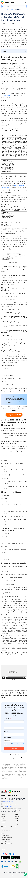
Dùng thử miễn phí (14, 415)
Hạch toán (18, 9)
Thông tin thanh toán (5, 830)
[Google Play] (15, 857)
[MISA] (4, 791)
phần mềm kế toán (21, 598)
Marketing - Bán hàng (5, 839)
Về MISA (3, 816)
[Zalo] (14, 853)
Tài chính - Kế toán (5, 835)
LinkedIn (16, 820)
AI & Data (3, 849)
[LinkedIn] (10, 853)
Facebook (17, 816)
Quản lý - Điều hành (5, 841)
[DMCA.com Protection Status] (20, 862)
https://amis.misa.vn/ (7, 806)
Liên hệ (2, 824)
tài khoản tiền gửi (6, 95)
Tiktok (16, 826)
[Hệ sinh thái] (14, 791)
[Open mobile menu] (25, 2)
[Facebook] (2, 853)
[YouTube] (6, 853)
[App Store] (5, 857)
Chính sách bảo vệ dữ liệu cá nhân (6, 827)
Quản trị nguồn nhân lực (6, 837)
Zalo (16, 822)
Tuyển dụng (3, 820)
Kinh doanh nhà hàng (5, 847)
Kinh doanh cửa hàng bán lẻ (6, 844)
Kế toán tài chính (10, 9)
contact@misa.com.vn (8, 801)
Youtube (17, 818)
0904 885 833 (15, 804)
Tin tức (2, 818)
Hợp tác (3, 822)
